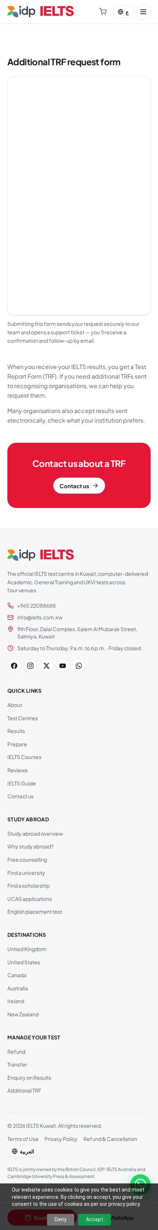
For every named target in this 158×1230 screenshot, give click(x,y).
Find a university (26, 872)
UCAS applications (29, 898)
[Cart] (103, 11)
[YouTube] (62, 665)
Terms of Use (23, 1138)
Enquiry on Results (29, 1077)
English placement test (34, 911)
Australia (17, 988)
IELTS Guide (21, 783)
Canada (16, 975)
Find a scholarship (28, 885)
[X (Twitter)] (46, 665)
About (14, 704)
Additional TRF (24, 1090)
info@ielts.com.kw (39, 617)
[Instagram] (30, 665)
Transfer (17, 1064)
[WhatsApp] (78, 665)
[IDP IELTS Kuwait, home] (40, 12)
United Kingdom (26, 949)
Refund (16, 1051)
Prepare (17, 744)
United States (23, 962)
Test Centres (22, 718)
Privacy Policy (61, 1138)
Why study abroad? (30, 846)
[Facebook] (14, 665)
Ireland (15, 1001)
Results (16, 731)
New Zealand (23, 1014)
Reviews (17, 770)
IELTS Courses (24, 757)
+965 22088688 (36, 605)
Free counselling (27, 859)
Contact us (20, 796)
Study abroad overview (35, 833)
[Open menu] (143, 11)
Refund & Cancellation (110, 1138)
